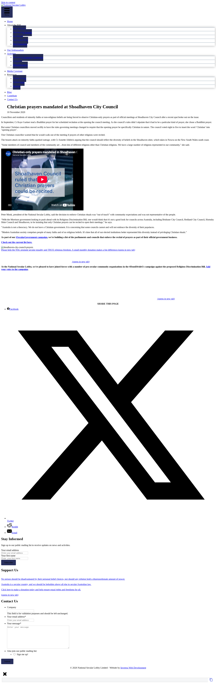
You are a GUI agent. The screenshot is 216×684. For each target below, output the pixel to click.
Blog (9, 92)
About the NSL (14, 25)
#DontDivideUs (20, 65)
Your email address (10, 550)
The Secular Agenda (22, 32)
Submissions (19, 82)
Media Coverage (14, 71)
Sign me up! (22, 654)
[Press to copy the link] (211, 680)
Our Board (18, 36)
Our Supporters (20, 44)
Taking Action (19, 78)
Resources (12, 74)
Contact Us (12, 99)
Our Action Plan (20, 40)
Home (10, 21)
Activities (11, 53)
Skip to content (8, 2)
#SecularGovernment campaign (31, 237)
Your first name (8, 555)
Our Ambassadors (15, 50)
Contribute (12, 95)
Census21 (17, 61)
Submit (7, 661)
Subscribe (8, 562)
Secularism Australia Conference (28, 57)
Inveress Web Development (133, 667)
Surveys (16, 86)
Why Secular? (19, 29)
